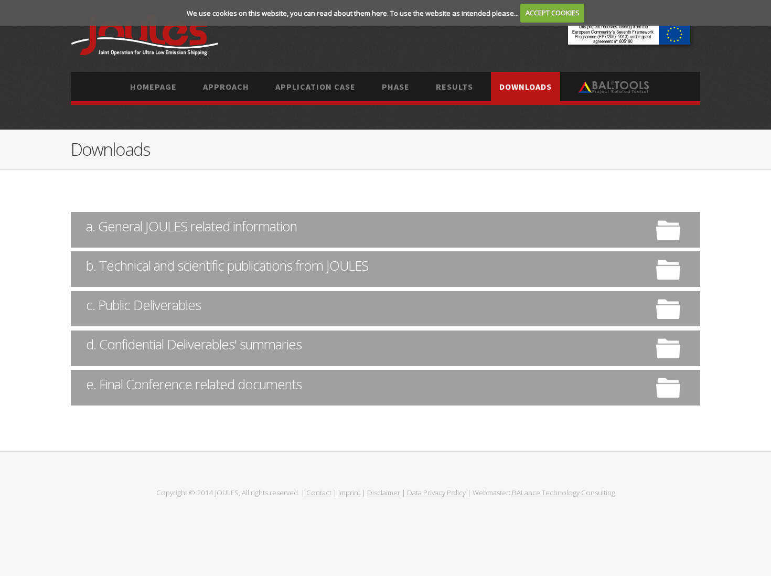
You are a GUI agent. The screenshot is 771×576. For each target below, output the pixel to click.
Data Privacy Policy (436, 492)
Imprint (349, 492)
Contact (318, 492)
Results (454, 86)
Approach (226, 86)
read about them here (352, 12)
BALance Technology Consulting (563, 492)
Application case (315, 86)
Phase (396, 86)
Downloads (525, 86)
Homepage (153, 86)
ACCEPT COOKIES (553, 12)
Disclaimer (383, 492)
